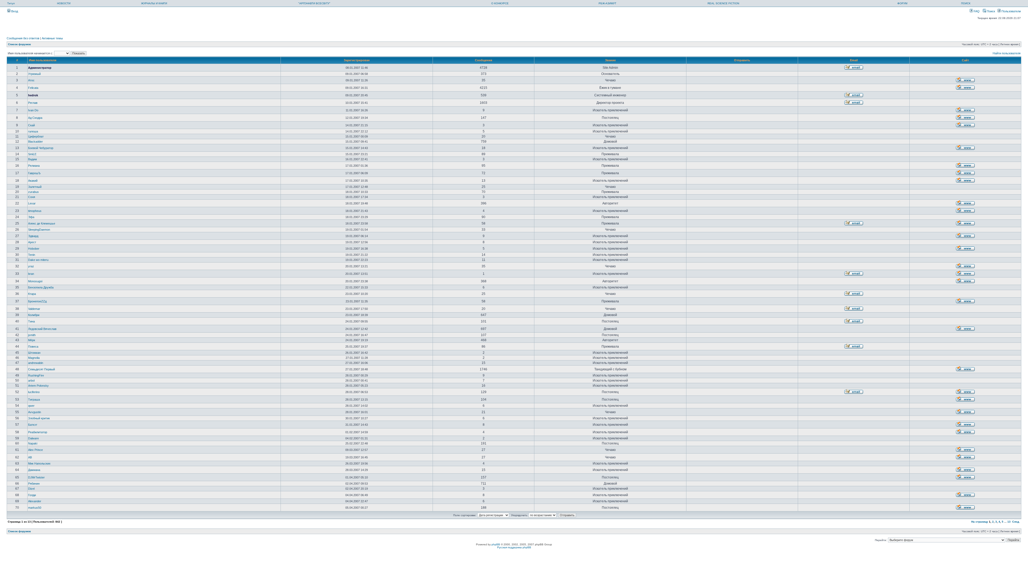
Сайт (965, 60)
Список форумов (19, 44)
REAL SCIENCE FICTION (723, 3)
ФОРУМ (902, 3)
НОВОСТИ (63, 3)
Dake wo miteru (38, 259)
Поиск (990, 11)
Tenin (31, 254)
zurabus (33, 191)
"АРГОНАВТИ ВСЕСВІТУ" (314, 3)
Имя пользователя (42, 60)
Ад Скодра (35, 117)
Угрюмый (34, 73)
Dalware (33, 438)
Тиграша (34, 399)
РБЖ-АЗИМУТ (607, 3)
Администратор (39, 67)
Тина (31, 321)
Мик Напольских (39, 463)
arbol (31, 380)
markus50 (34, 507)
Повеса (33, 346)
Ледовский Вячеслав (42, 328)
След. (1016, 521)
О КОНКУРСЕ (500, 3)
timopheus (34, 210)
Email (854, 60)
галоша (33, 131)
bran (31, 273)
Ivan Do (33, 110)
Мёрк (31, 340)
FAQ (976, 11)
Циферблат (36, 136)
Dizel (31, 488)
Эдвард (33, 236)
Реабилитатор (37, 432)
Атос (31, 80)
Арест (32, 242)
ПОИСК (965, 3)
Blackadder (35, 141)
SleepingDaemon (39, 229)
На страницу (979, 521)
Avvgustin (34, 412)
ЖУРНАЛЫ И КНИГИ (154, 3)
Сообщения (483, 60)
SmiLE (32, 154)
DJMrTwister (36, 477)
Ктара (32, 293)
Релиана (34, 165)
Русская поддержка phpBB (514, 547)
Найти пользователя (1007, 53)
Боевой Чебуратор (40, 148)
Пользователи (1011, 11)
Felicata (33, 87)
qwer (31, 405)
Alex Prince (35, 449)
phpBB (496, 544)
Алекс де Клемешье (41, 223)
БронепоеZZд (37, 301)
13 (1009, 521)
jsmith (32, 335)
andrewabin (35, 362)
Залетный (34, 186)
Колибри (33, 315)
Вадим (32, 159)
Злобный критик (39, 418)
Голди (32, 495)
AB (30, 457)
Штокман (34, 352)
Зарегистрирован (357, 60)
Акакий (32, 180)
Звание (610, 60)
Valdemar (34, 308)
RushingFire (36, 375)
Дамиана (34, 469)
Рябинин (34, 483)
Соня (31, 197)
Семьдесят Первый (41, 369)
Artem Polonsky (38, 385)
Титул (11, 3)
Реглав (32, 102)
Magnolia (34, 357)
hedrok (33, 95)
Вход (14, 11)
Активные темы (52, 38)
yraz (31, 266)
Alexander (34, 501)
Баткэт (32, 424)
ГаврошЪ (34, 173)
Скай (31, 125)
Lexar (32, 203)
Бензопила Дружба (41, 287)
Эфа (31, 217)
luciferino (34, 392)
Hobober (33, 248)
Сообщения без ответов (23, 38)
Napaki (32, 443)
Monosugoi (35, 281)
